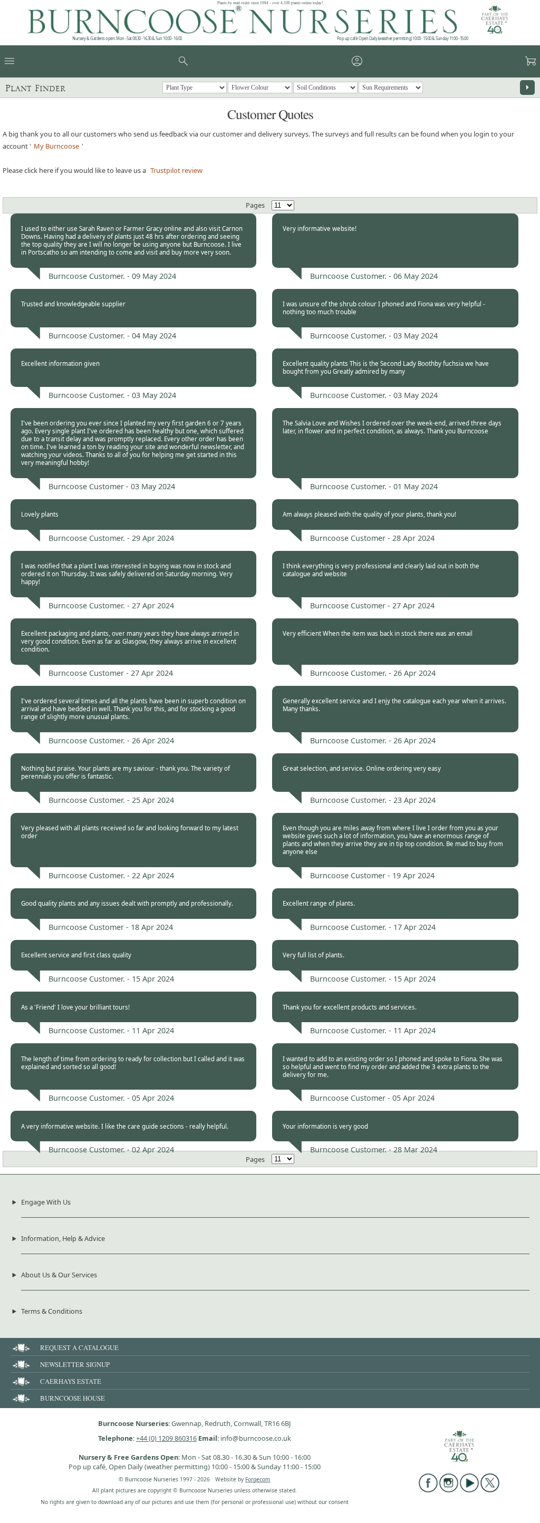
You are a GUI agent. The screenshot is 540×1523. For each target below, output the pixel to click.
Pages (255, 205)
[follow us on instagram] (448, 1490)
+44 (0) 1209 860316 (166, 1438)
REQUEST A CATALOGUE (79, 1347)
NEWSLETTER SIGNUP (75, 1364)
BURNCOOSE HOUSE (72, 1398)
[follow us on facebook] (428, 1490)
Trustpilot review (176, 170)
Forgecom (258, 1479)
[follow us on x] (489, 1490)
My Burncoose (56, 146)
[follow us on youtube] (469, 1490)
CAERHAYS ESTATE (70, 1381)
